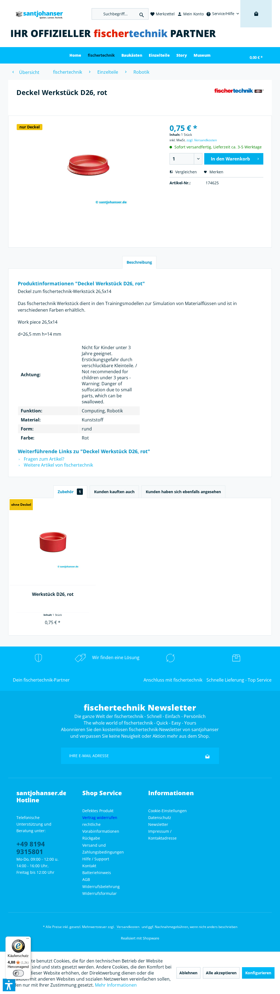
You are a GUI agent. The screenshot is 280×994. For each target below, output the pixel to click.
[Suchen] (141, 14)
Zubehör (69, 491)
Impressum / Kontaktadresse (162, 835)
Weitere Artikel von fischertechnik (58, 465)
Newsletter (158, 824)
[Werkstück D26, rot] (53, 542)
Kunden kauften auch (114, 491)
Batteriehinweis (96, 872)
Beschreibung (139, 262)
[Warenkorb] (256, 22)
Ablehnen (188, 972)
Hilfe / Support (95, 858)
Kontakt (89, 865)
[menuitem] (222, 13)
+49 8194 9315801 (30, 847)
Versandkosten (128, 926)
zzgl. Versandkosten (201, 140)
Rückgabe (91, 838)
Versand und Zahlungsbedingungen (103, 849)
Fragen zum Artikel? (43, 459)
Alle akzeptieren (221, 972)
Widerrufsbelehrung (101, 886)
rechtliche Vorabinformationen (100, 828)
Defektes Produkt (97, 810)
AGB (86, 879)
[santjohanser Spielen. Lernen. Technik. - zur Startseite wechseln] (37, 14)
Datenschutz (159, 817)
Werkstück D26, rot (53, 594)
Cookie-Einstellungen (167, 810)
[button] (9, 985)
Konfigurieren (258, 972)
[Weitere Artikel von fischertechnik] (239, 97)
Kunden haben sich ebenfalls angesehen (183, 491)
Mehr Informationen (116, 985)
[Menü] (27, 939)
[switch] (18, 973)
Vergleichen (185, 171)
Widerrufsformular (99, 893)
